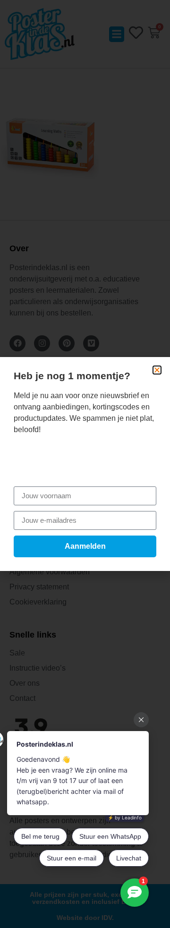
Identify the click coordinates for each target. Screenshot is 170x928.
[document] (85, 464)
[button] (157, 370)
